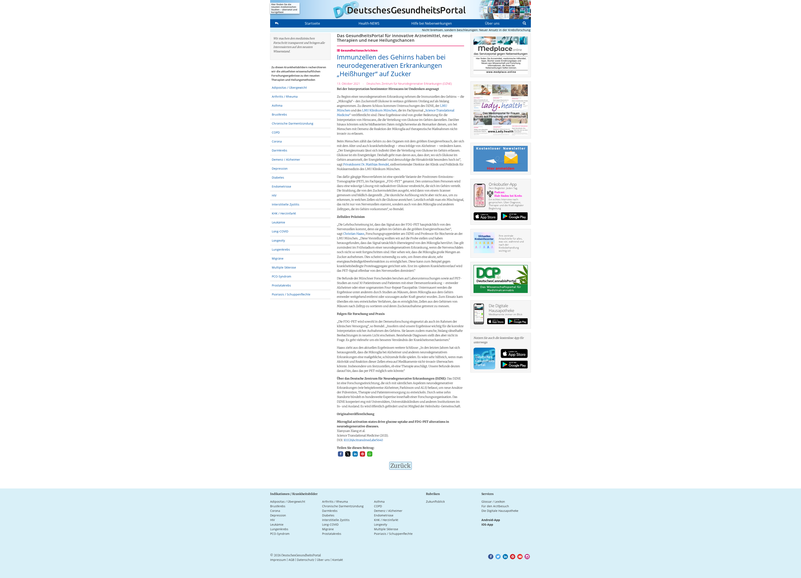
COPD (276, 132)
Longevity (278, 240)
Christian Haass (353, 234)
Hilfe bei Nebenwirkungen (431, 23)
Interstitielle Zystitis (285, 204)
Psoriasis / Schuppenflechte (291, 294)
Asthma (277, 105)
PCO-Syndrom (281, 276)
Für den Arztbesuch (495, 506)
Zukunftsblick (435, 502)
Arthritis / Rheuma (285, 96)
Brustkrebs (279, 114)
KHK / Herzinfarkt (284, 213)
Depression (280, 168)
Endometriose (281, 186)
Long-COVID (280, 231)
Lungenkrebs (281, 249)
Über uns (492, 23)
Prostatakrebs (281, 285)
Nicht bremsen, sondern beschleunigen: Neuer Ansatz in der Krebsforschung (461, 30)
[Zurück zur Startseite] (400, 9)
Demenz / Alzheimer (286, 160)
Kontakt (337, 560)
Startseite (312, 23)
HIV (274, 195)
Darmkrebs (279, 150)
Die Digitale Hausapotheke (499, 511)
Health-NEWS (369, 23)
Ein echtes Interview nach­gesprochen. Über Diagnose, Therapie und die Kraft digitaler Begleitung (506, 204)
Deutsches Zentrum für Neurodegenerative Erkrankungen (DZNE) (409, 84)
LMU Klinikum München (379, 110)
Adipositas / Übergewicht (289, 88)
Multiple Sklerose (284, 267)
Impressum (278, 560)
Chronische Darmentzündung (292, 123)
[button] (340, 454)
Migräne (277, 258)
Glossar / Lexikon (493, 502)
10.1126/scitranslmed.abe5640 (363, 440)
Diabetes (278, 177)
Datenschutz (305, 560)
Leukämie (278, 222)
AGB (291, 560)
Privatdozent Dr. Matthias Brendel (366, 164)
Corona (277, 141)
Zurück (400, 465)
